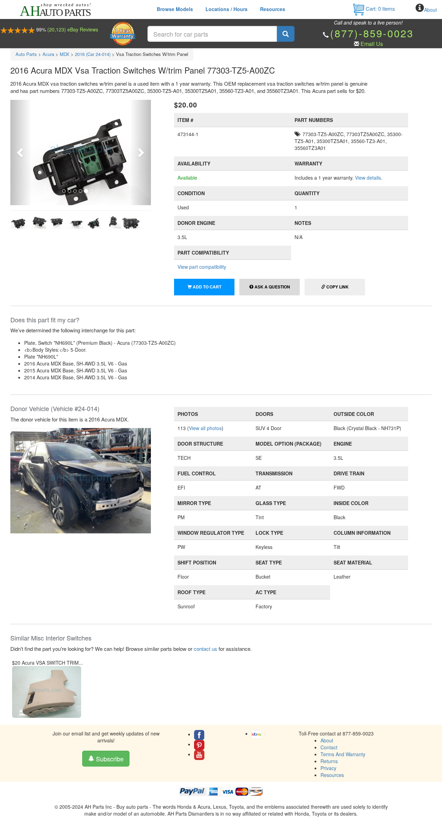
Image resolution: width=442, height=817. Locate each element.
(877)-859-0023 (372, 33)
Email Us (372, 44)
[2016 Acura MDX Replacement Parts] (80, 479)
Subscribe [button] (109, 758)
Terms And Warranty (342, 754)
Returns (329, 761)
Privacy (328, 767)
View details (368, 177)
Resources (272, 9)
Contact (328, 747)
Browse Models (175, 9)
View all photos (205, 428)
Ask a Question (271, 287)
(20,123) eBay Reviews (72, 29)
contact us (205, 648)
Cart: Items (379, 8)
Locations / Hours (226, 9)
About (430, 9)
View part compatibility (201, 266)
